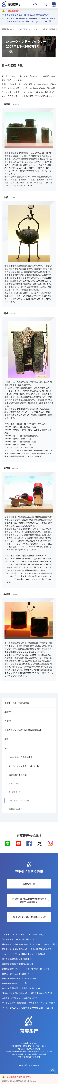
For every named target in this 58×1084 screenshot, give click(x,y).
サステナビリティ (24, 29)
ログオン (36, 4)
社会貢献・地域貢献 (48, 29)
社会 (35, 29)
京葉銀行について (8, 29)
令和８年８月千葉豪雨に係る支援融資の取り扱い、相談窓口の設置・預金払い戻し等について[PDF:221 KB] (30, 20)
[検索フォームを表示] (45, 4)
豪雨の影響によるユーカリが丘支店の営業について (27, 14)
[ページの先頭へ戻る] (52, 1071)
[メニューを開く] (54, 4)
